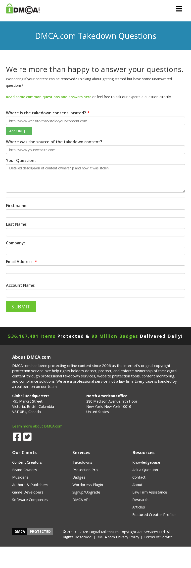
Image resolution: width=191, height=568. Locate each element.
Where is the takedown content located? (46, 112)
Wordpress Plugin (87, 484)
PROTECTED (40, 531)
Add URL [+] (19, 131)
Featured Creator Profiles (154, 514)
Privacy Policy (127, 536)
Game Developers (28, 492)
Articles (138, 506)
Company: (15, 242)
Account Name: (20, 285)
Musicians (20, 477)
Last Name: (16, 224)
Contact (138, 477)
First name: (16, 205)
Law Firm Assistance (149, 492)
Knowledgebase (146, 462)
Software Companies (30, 499)
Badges (79, 477)
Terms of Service (158, 536)
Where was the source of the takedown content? (54, 141)
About (137, 484)
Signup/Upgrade (86, 492)
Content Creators (27, 462)
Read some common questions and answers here (48, 96)
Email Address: (20, 261)
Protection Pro (85, 469)
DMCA (20, 531)
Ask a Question (145, 469)
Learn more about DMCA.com (37, 426)
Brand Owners (24, 469)
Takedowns (82, 462)
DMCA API (81, 499)
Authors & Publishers (30, 484)
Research (140, 499)
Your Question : (21, 160)
